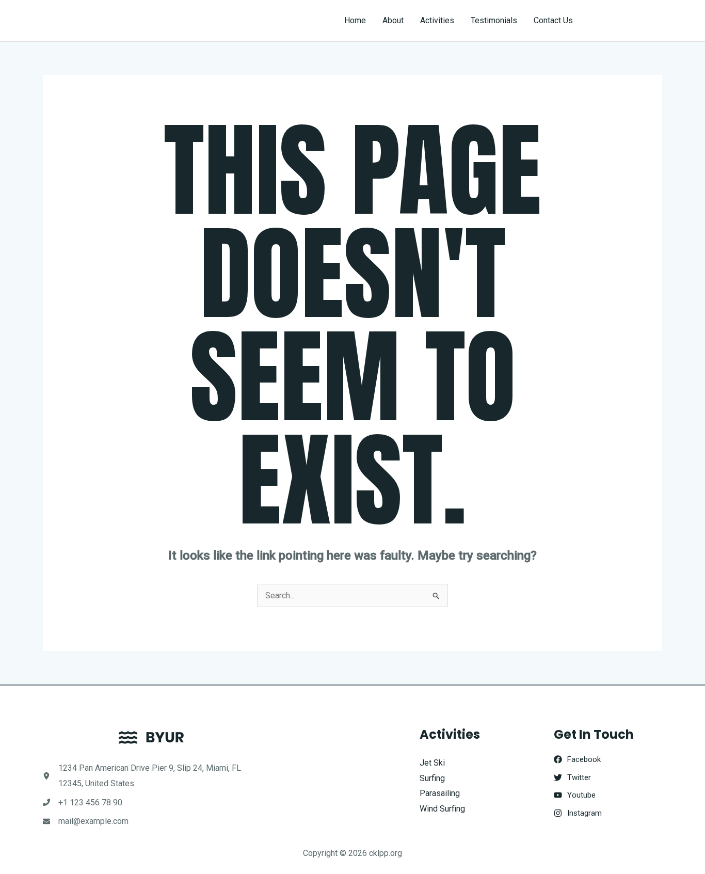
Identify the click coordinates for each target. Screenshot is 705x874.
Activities (437, 20)
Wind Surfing (442, 809)
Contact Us (553, 20)
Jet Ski (432, 763)
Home (355, 20)
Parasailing (440, 793)
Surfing (432, 778)
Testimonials (494, 20)
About (393, 20)
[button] (626, 20)
